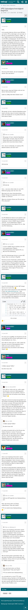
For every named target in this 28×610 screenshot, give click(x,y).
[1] (4, 304)
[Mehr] (25, 26)
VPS (10, 593)
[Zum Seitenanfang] (25, 607)
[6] (4, 312)
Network (5, 593)
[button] (22, 301)
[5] (4, 310)
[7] (4, 314)
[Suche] (18, 2)
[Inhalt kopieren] (24, 301)
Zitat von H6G (8, 421)
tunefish (5, 12)
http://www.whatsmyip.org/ (11, 291)
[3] (4, 307)
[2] (4, 306)
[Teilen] (25, 15)
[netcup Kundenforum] (8, 2)
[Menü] (26, 2)
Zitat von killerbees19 (10, 527)
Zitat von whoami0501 (10, 387)
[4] (4, 309)
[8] (4, 315)
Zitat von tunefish (9, 134)
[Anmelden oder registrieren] (22, 2)
